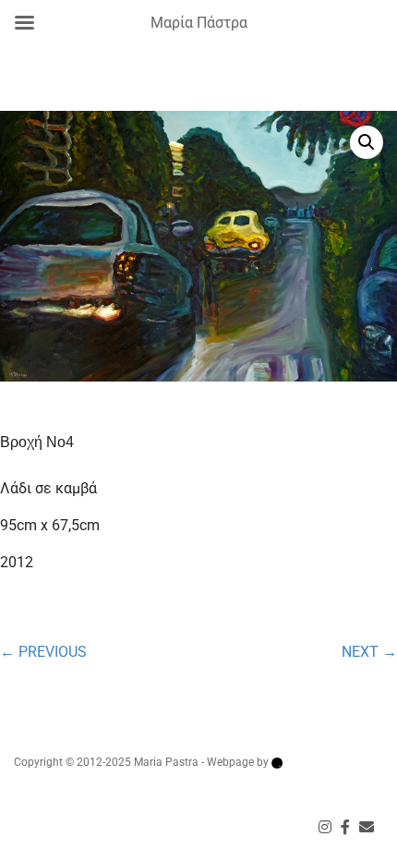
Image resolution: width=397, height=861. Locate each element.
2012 (16, 562)
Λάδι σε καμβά (48, 488)
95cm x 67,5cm (50, 525)
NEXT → (369, 652)
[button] (366, 142)
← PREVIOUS (43, 652)
